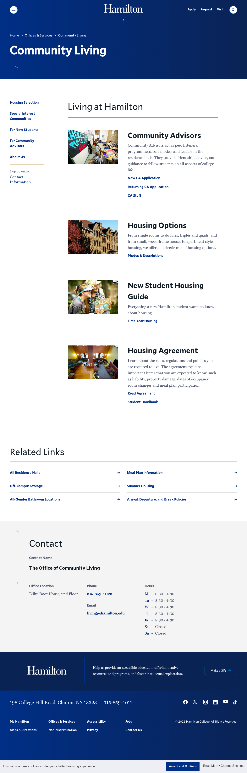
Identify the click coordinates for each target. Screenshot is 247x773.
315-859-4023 (99, 594)
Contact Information (20, 179)
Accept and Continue (183, 766)
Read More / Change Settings (223, 765)
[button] (14, 10)
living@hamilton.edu (106, 613)
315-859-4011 (118, 702)
